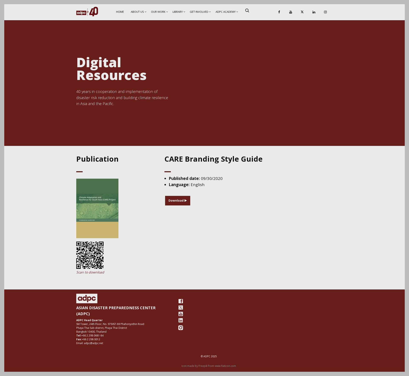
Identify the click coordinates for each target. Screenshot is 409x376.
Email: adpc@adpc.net (89, 343)
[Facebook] (279, 12)
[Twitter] (180, 307)
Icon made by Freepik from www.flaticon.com (208, 366)
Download (176, 200)
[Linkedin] (313, 12)
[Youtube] (180, 314)
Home (120, 12)
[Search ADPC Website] (247, 10)
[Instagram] (325, 12)
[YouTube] (290, 12)
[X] (302, 12)
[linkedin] (180, 320)
